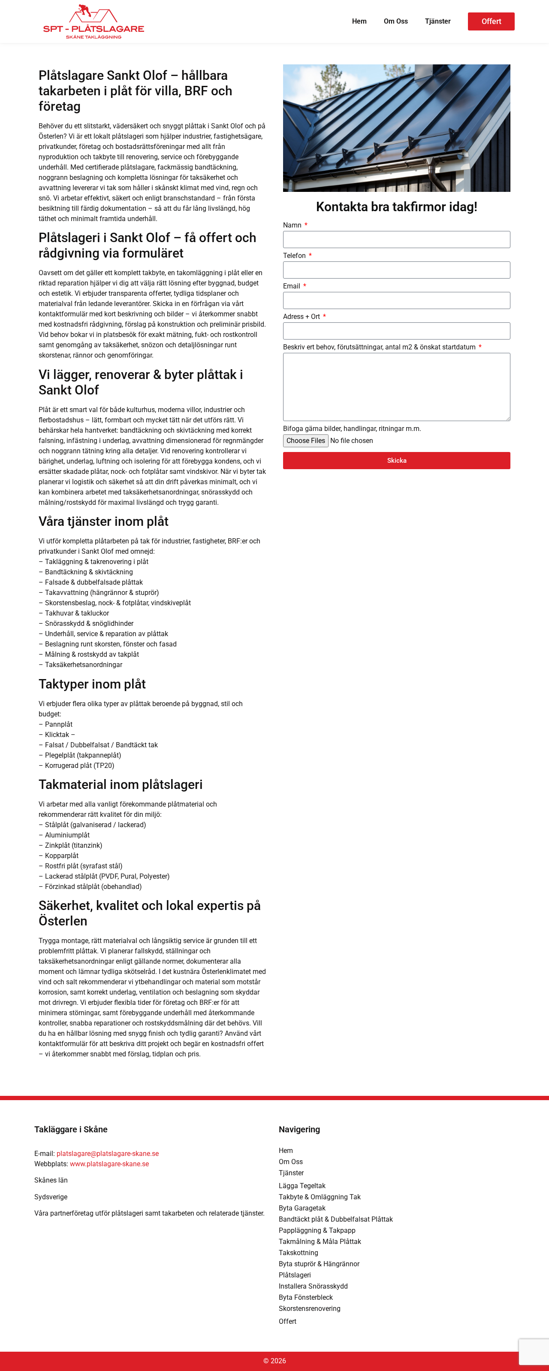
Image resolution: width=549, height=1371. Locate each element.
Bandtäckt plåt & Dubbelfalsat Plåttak (336, 1219)
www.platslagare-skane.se (109, 1164)
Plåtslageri (295, 1275)
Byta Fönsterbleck (306, 1297)
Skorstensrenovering (310, 1308)
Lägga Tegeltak (302, 1186)
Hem (359, 21)
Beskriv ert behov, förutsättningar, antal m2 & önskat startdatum (380, 347)
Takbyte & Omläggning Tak (320, 1197)
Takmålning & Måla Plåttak (320, 1242)
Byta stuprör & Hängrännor (319, 1264)
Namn (293, 225)
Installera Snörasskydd (313, 1286)
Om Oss (396, 21)
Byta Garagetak (302, 1208)
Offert (287, 1321)
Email (292, 286)
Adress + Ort (302, 317)
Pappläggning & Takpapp (317, 1230)
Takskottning (298, 1253)
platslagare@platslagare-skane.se (108, 1154)
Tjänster (438, 21)
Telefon (295, 256)
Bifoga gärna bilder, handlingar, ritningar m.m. (352, 429)
